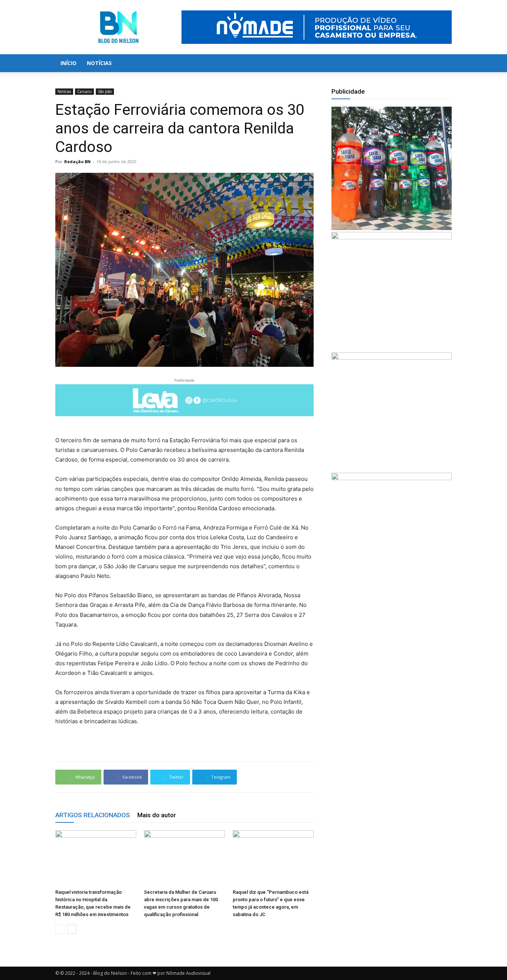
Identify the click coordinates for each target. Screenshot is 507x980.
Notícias (99, 63)
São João (105, 91)
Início (68, 63)
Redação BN (77, 161)
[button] (443, 63)
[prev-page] (60, 929)
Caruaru (84, 91)
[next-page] (71, 929)
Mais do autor (156, 815)
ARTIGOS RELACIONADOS (92, 815)
